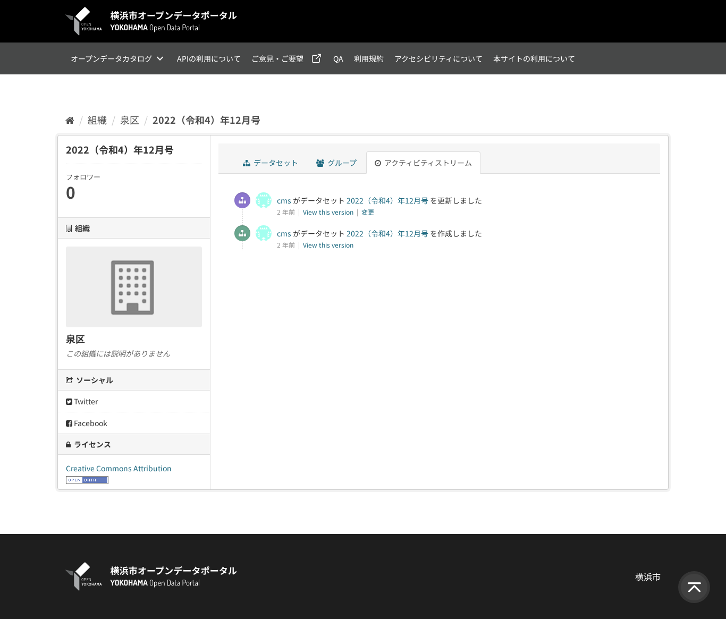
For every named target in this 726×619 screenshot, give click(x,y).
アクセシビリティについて (438, 58)
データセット (275, 162)
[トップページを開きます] (151, 21)
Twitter (85, 401)
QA (338, 58)
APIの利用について (209, 58)
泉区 (129, 119)
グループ (341, 162)
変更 (367, 211)
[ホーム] (69, 119)
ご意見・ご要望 (277, 58)
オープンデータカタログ (111, 58)
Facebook (89, 423)
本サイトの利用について (534, 58)
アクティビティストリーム (427, 162)
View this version (329, 211)
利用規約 (369, 58)
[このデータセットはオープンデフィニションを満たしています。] (87, 478)
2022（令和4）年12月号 (206, 119)
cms (284, 200)
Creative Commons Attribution (119, 468)
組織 (97, 119)
